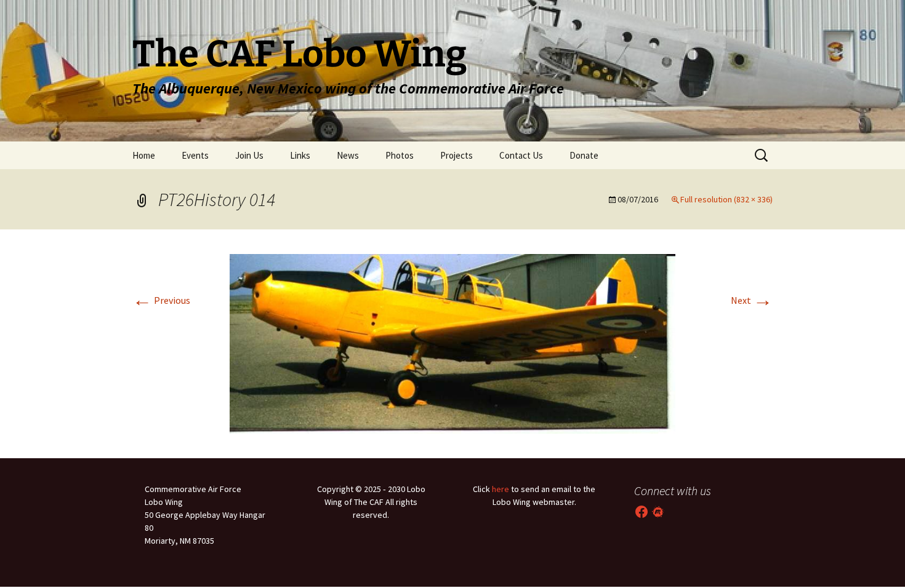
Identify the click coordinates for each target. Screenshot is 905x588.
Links (300, 155)
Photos (399, 155)
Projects (456, 155)
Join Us (249, 155)
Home (143, 155)
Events (195, 155)
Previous (161, 300)
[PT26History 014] (452, 342)
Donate (583, 155)
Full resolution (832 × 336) (726, 199)
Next (752, 300)
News (348, 155)
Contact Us (521, 155)
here (500, 489)
